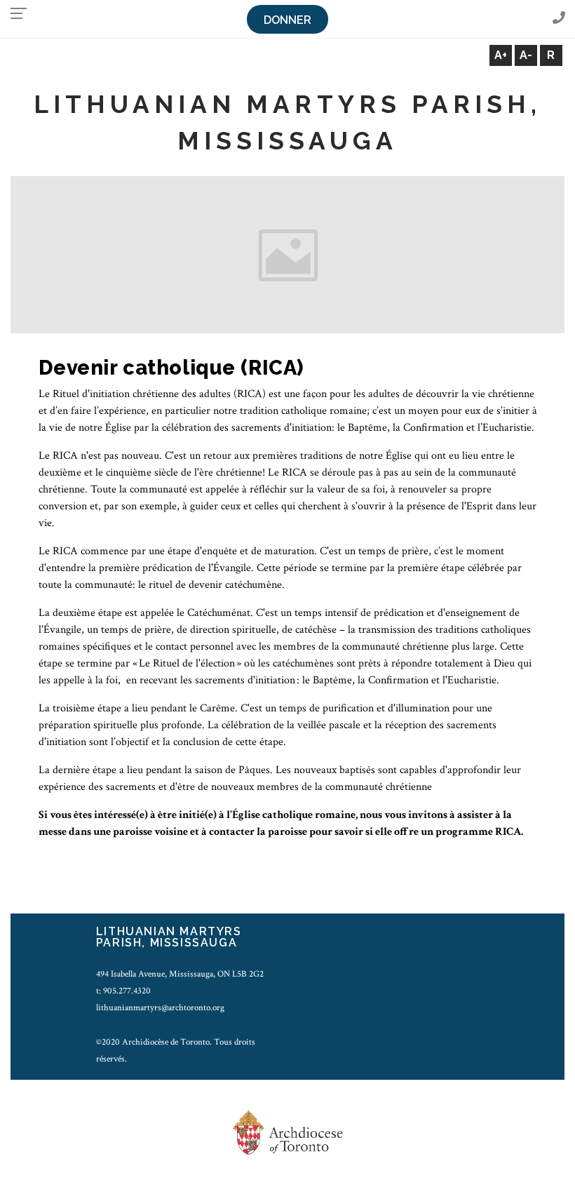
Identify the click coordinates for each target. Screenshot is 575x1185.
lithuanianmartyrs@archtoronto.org (160, 1007)
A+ (500, 55)
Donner (287, 20)
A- (526, 55)
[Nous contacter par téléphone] (559, 18)
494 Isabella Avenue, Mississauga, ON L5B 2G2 (180, 973)
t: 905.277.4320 (123, 990)
